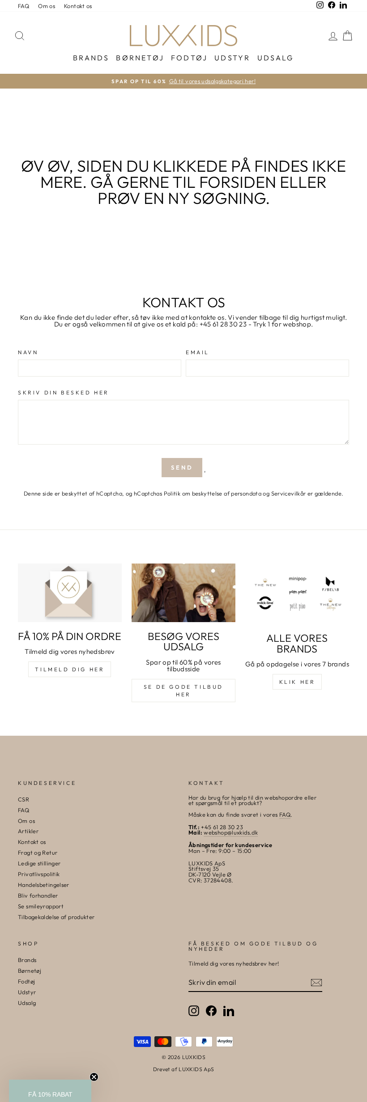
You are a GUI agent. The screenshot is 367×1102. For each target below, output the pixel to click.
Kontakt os (78, 5)
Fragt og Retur (37, 852)
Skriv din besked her (63, 392)
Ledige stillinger (39, 863)
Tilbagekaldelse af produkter (56, 916)
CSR (23, 799)
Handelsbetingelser (43, 884)
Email (197, 352)
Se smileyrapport (41, 906)
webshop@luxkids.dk (231, 832)
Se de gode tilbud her (183, 690)
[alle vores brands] (297, 594)
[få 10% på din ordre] (70, 593)
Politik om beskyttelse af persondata (213, 493)
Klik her (297, 681)
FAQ (23, 5)
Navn (28, 352)
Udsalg (275, 57)
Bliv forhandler (38, 895)
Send (182, 467)
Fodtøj (189, 57)
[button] (50, 1091)
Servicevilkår (288, 493)
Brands (91, 57)
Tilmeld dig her (69, 669)
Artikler (28, 831)
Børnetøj (140, 57)
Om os (46, 5)
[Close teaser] (94, 1076)
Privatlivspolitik (39, 873)
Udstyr (232, 57)
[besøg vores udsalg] (183, 593)
